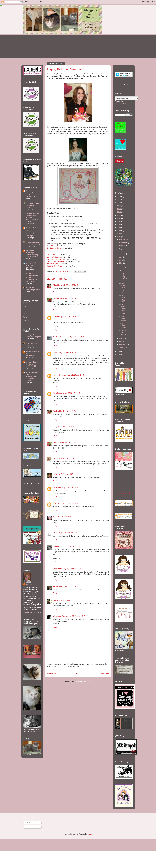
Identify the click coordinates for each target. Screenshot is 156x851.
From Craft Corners (124, 493)
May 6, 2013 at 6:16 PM (66, 474)
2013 (119, 237)
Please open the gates (33, 337)
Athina (55, 587)
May (121, 263)
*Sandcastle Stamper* (30, 192)
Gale (54, 458)
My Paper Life (31, 263)
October (122, 246)
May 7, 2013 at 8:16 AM (69, 503)
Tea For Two (121, 291)
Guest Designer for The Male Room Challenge (32, 234)
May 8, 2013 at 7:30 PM (72, 546)
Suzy (25, 313)
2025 (119, 200)
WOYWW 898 (30, 355)
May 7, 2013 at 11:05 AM (68, 533)
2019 (119, 218)
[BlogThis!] (78, 271)
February (122, 344)
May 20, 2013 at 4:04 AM (77, 616)
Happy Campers (52, 264)
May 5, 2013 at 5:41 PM (75, 375)
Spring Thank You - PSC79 (122, 298)
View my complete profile (32, 612)
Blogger (90, 834)
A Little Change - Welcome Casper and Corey (123, 309)
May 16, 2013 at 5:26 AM (68, 600)
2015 (119, 231)
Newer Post (52, 674)
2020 (119, 215)
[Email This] (75, 271)
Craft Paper (57, 488)
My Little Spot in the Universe (32, 363)
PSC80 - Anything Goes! (123, 285)
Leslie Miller (57, 569)
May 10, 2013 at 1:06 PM (67, 587)
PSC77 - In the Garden (123, 332)
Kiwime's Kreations (33, 242)
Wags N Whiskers (53, 255)
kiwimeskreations (59, 375)
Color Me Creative (53, 246)
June (121, 260)
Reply (55, 291)
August (122, 254)
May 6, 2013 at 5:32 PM (65, 458)
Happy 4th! (29, 345)
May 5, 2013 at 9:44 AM (67, 299)
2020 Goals (30, 281)
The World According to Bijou (33, 289)
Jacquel (56, 443)
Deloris (55, 533)
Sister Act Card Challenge (56, 259)
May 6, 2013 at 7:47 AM (68, 443)
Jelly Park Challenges (55, 257)
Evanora (29, 207)
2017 (119, 224)
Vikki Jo (26, 321)
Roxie (25, 306)
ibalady (55, 317)
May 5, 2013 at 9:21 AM (69, 285)
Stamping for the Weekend (56, 261)
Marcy (55, 517)
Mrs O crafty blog (59, 337)
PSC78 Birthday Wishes (122, 319)
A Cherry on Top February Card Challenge (31, 378)
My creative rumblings (30, 252)
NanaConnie (57, 393)
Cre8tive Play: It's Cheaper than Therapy (32, 215)
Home (78, 674)
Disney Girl (30, 335)
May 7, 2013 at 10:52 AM (67, 517)
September (123, 249)
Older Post (104, 674)
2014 (119, 234)
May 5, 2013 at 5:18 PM (75, 337)
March (121, 341)
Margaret (29, 584)
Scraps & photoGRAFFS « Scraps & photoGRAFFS (32, 276)
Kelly (55, 474)
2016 (119, 227)
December (123, 239)
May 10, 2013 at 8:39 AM (72, 569)
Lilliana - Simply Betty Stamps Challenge (123, 275)
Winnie (55, 353)
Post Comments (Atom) (83, 681)
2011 (119, 355)
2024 (119, 203)
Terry (25, 317)
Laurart (55, 600)
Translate (123, 103)
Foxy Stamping (31, 343)
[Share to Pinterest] (85, 271)
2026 (119, 197)
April (121, 338)
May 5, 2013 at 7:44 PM (71, 393)
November (123, 243)
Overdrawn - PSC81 (123, 267)
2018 (119, 221)
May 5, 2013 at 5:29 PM (67, 353)
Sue (24, 310)
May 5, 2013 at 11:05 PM (66, 427)
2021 (119, 212)
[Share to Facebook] (82, 271)
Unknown (56, 503)
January (122, 348)
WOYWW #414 (31, 366)
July (121, 257)
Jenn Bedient (58, 546)
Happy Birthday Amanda (122, 325)
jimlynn (56, 299)
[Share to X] (80, 271)
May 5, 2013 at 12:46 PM (68, 317)
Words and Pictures (60, 616)
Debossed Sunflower (33, 244)
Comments (30, 827)
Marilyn (56, 411)
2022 (119, 209)
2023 (119, 206)
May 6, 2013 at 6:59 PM (70, 488)
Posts (28, 823)
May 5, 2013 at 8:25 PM (67, 411)
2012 (119, 351)
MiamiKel (56, 285)
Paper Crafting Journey (55, 266)
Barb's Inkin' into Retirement (32, 204)
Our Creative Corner (54, 248)
